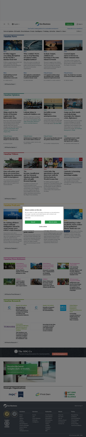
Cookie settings (43, 226)
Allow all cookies (53, 222)
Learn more (27, 217)
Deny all (33, 222)
